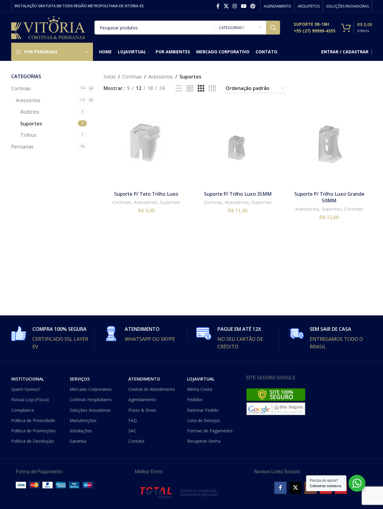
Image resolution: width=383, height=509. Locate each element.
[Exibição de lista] (179, 88)
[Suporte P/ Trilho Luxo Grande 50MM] (329, 145)
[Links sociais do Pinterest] (252, 6)
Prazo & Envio (142, 410)
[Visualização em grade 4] (212, 88)
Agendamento (142, 399)
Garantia (78, 441)
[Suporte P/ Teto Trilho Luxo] (146, 145)
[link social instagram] (235, 6)
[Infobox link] (314, 28)
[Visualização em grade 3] (201, 88)
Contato (136, 441)
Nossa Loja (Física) (30, 399)
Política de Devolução (32, 441)
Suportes (31, 123)
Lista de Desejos (203, 420)
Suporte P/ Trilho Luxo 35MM (238, 194)
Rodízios (29, 111)
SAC (132, 431)
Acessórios (28, 100)
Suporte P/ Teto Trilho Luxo (146, 194)
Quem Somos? (25, 389)
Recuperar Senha (203, 441)
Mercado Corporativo (91, 389)
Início (110, 76)
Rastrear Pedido (203, 410)
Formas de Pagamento (210, 431)
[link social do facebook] (218, 6)
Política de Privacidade (33, 420)
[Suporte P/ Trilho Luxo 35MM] (237, 145)
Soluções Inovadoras (90, 410)
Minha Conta (199, 389)
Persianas (22, 146)
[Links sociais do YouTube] (243, 6)
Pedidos (195, 399)
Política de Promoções (33, 431)
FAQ (132, 420)
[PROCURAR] (273, 28)
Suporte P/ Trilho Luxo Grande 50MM (329, 197)
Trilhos (28, 135)
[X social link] (226, 6)
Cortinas (21, 88)
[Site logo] (48, 27)
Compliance (22, 410)
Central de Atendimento (151, 389)
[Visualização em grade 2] (190, 88)
